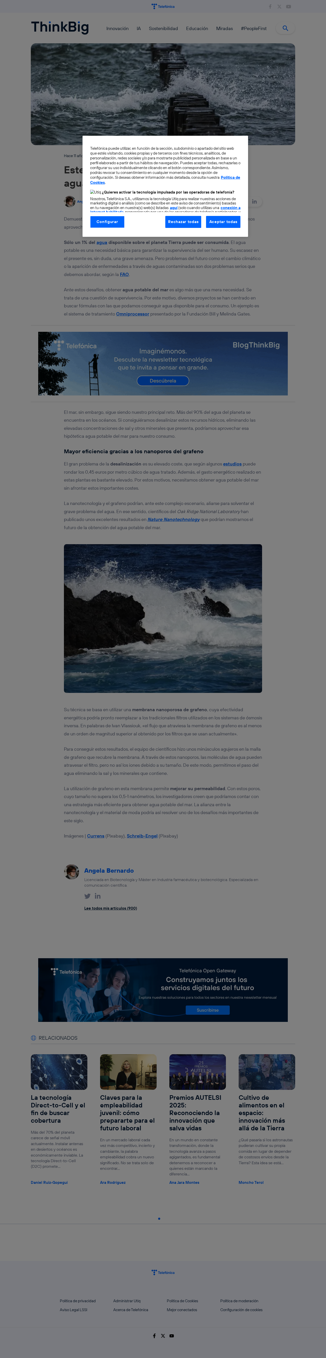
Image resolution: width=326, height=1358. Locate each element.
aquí (174, 207)
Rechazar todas (183, 221)
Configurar (107, 221)
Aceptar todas (223, 221)
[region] (165, 186)
